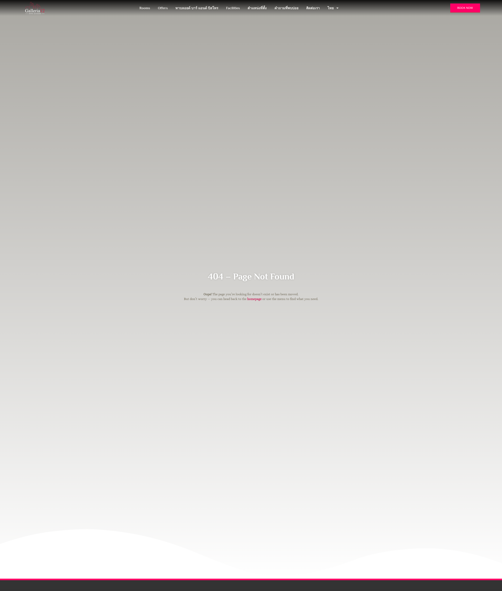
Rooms (144, 8)
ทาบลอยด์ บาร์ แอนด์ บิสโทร (197, 8)
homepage (254, 299)
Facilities (233, 8)
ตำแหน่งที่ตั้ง (257, 8)
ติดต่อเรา (313, 8)
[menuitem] (333, 8)
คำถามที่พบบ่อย (286, 8)
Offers (163, 8)
